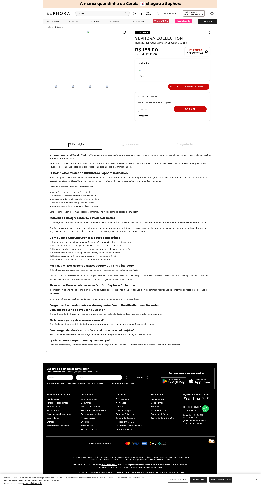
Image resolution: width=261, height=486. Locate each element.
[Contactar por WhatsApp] (205, 408)
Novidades (121, 403)
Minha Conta (52, 410)
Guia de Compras (124, 410)
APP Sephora (122, 399)
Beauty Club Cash (159, 414)
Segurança (86, 403)
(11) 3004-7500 (190, 410)
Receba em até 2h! (125, 422)
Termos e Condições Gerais (94, 410)
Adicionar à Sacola (194, 87)
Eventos (85, 422)
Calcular (190, 109)
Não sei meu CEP (145, 116)
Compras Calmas (124, 430)
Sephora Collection (125, 414)
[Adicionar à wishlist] (124, 32)
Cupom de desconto (126, 418)
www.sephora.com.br (120, 457)
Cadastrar (137, 377)
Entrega (50, 422)
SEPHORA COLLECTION (159, 38)
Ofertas (119, 407)
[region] (130, 480)
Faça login (188, 14)
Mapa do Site (87, 426)
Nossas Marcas (88, 418)
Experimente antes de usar (129, 426)
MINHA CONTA (170, 13)
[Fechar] (257, 479)
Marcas (208, 21)
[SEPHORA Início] (58, 13)
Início (50, 27)
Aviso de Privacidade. (125, 384)
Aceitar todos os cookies (221, 480)
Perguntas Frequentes (57, 403)
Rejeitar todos (198, 480)
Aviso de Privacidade (91, 407)
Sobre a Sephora (89, 399)
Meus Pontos (157, 403)
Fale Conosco (52, 399)
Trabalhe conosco (89, 430)
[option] (62, 92)
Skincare (59, 27)
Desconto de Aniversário (163, 418)
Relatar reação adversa (57, 426)
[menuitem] (53, 21)
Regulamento (157, 399)
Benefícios (156, 407)
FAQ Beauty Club (159, 410)
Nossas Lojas (52, 418)
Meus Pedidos (53, 407)
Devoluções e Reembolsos (59, 414)
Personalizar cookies (91, 414)
